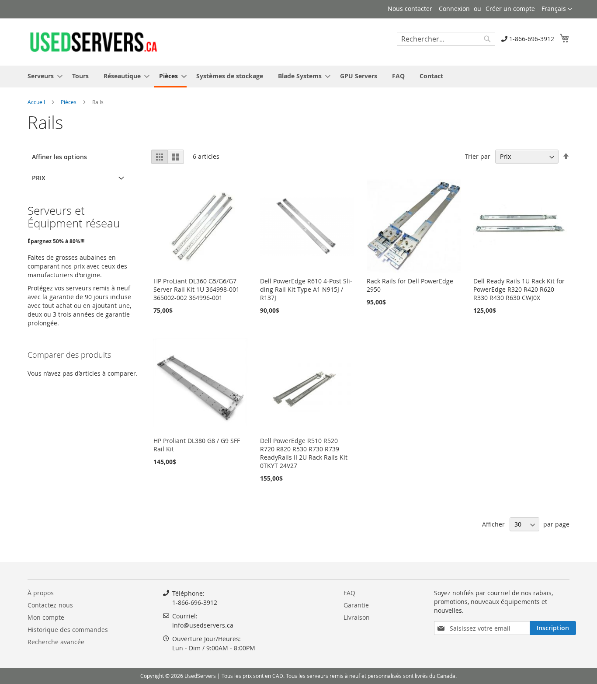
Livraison (357, 617)
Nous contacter (410, 8)
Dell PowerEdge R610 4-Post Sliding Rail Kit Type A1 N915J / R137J (306, 289)
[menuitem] (42, 76)
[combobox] (446, 39)
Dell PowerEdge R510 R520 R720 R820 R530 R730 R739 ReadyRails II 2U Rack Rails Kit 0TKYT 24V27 (303, 453)
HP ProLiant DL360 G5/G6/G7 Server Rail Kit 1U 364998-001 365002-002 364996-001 (196, 289)
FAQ (349, 593)
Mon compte (46, 617)
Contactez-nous (50, 605)
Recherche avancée (56, 642)
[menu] (298, 76)
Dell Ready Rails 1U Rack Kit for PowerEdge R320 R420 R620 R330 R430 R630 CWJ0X (519, 289)
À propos (41, 593)
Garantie (356, 605)
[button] (556, 9)
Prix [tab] (38, 178)
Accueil (37, 101)
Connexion (454, 8)
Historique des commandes (68, 629)
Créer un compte (510, 8)
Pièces (69, 101)
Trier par (477, 156)
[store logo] (93, 41)
